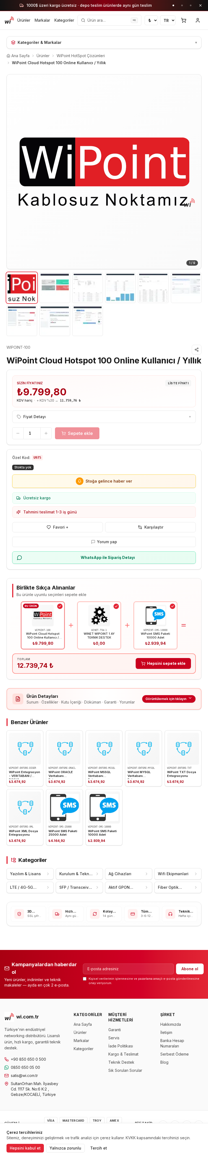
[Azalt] (17, 433)
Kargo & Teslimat (123, 1054)
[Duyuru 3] (190, 5)
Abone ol (189, 968)
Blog (164, 1062)
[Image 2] (54, 287)
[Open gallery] (104, 171)
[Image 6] (186, 287)
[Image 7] (21, 320)
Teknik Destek (121, 1062)
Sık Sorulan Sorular (125, 1070)
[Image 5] (153, 287)
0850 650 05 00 (25, 1067)
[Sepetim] (184, 20)
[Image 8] (54, 320)
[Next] (193, 172)
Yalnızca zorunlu (65, 1148)
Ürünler (23, 20)
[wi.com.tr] (9, 20)
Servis (113, 1038)
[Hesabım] (198, 20)
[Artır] (46, 433)
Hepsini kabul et (25, 1148)
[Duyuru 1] (173, 5)
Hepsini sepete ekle (166, 663)
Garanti (114, 1029)
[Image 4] (120, 287)
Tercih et (98, 1148)
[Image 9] (87, 320)
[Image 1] (21, 287)
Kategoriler (64, 20)
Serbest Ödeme (174, 1054)
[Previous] (15, 172)
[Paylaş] (197, 349)
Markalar (42, 20)
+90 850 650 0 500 (28, 1059)
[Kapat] (200, 5)
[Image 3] (87, 287)
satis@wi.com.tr (24, 1075)
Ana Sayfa (83, 1024)
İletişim (166, 1032)
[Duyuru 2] (182, 5)
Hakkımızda (170, 1024)
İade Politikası (120, 1046)
